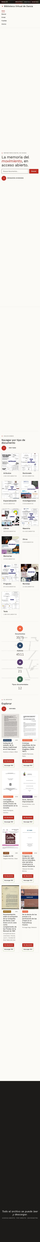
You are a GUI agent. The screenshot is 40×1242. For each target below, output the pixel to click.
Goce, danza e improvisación (27, 801)
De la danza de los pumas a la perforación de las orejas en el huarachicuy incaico (29, 919)
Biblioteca (19, 1)
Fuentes (4, 20)
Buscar (4, 14)
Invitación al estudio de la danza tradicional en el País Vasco (10, 746)
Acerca (4, 24)
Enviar (4, 17)
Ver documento (8, 761)
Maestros (35, 1)
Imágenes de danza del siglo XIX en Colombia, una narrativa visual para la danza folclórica (28, 861)
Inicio (3, 11)
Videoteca (27, 1)
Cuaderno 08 (8, 856)
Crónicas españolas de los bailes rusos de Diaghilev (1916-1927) (28, 747)
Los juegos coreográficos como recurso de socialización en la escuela (10, 804)
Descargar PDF (8, 765)
